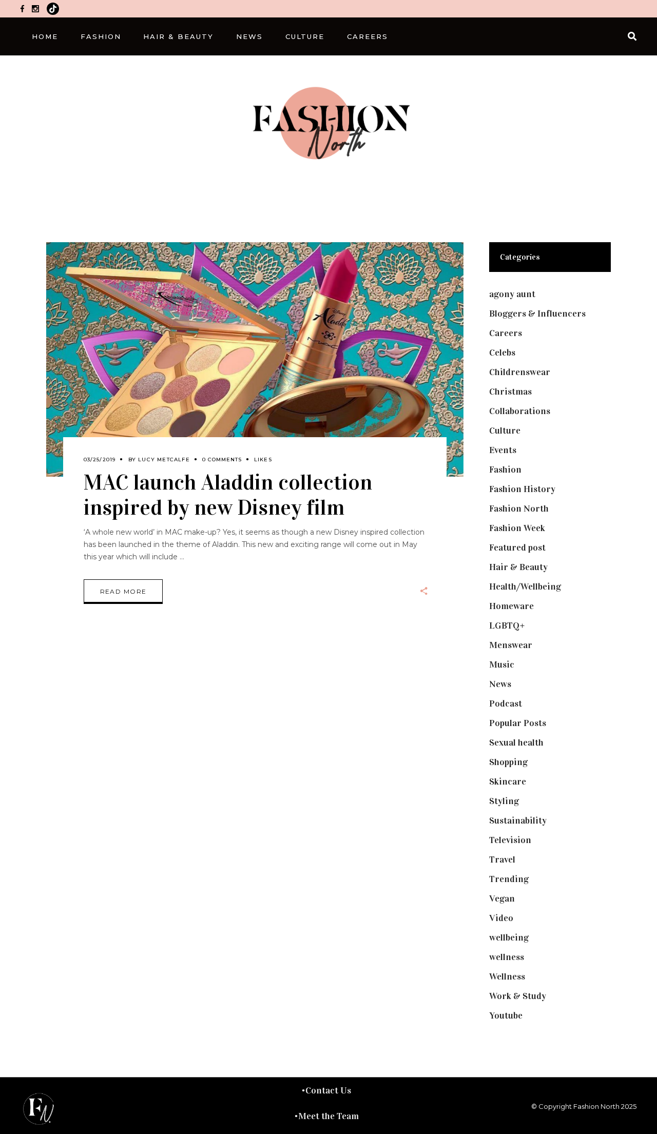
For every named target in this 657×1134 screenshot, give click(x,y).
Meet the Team (328, 1116)
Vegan (502, 898)
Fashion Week (517, 528)
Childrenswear (519, 372)
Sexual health (516, 742)
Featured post (517, 547)
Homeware (511, 606)
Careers (505, 333)
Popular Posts (517, 723)
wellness (506, 957)
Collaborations (519, 411)
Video (501, 918)
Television (510, 840)
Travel (502, 859)
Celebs (502, 352)
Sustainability (518, 820)
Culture (504, 430)
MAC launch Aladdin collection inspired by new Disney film (228, 494)
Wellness (507, 976)
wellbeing (509, 937)
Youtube (506, 1015)
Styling (504, 801)
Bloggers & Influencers (537, 313)
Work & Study (517, 996)
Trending (509, 879)
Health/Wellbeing (525, 586)
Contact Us (328, 1090)
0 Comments (222, 459)
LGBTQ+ (507, 625)
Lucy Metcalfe (164, 459)
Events (502, 450)
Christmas (510, 391)
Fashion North (519, 508)
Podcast (505, 703)
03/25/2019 (100, 459)
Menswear (510, 645)
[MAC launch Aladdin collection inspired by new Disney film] (254, 359)
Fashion (505, 469)
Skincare (507, 781)
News (500, 684)
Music (501, 664)
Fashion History (522, 489)
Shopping (508, 762)
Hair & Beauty (518, 567)
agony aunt (512, 294)
